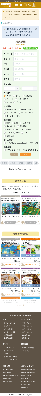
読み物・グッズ (27, 338)
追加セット (29, 96)
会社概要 (25, 378)
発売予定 (8, 265)
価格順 (21, 163)
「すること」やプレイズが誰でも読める (22, 150)
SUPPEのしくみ (9, 348)
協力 (18, 133)
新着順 (4, 163)
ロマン (9, 133)
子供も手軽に (11, 109)
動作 (8, 123)
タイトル (7, 59)
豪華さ (9, 129)
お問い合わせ (26, 384)
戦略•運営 (10, 136)
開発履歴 (25, 387)
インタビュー (26, 351)
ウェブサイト (26, 375)
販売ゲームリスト (9, 323)
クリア (14, 154)
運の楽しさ (10, 126)
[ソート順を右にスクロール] (39, 163)
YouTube (7, 378)
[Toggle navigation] (38, 5)
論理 (25, 133)
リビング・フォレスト (29, 200)
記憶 (16, 123)
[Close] (36, 29)
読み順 (29, 163)
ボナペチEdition (9, 351)
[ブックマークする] (18, 222)
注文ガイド (7, 326)
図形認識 (23, 126)
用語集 (6, 354)
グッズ (18, 102)
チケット (9, 99)
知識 (29, 129)
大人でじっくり (27, 113)
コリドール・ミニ (28, 273)
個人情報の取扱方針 (28, 369)
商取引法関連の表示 (28, 372)
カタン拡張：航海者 (9, 243)
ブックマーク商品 (9, 332)
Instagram (7, 381)
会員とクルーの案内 (10, 357)
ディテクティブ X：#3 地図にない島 (11, 273)
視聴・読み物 (23, 99)
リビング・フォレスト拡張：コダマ (10, 200)
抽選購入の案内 (9, 335)
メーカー (7, 74)
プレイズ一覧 (8, 329)
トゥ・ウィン (26, 243)
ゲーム (18, 96)
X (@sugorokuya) (10, 375)
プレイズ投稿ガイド (10, 360)
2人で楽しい (26, 335)
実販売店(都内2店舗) (29, 381)
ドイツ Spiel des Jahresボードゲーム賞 (22, 143)
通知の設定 (7, 372)
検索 (25, 154)
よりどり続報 (8, 369)
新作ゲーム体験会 (28, 348)
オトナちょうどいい (14, 116)
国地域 (6, 69)
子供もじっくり (27, 109)
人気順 (12, 163)
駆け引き (19, 129)
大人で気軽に (11, 113)
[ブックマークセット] (21, 4)
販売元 (6, 79)
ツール (9, 102)
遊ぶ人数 (7, 84)
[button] (20, 48)
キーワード (8, 54)
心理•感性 (26, 123)
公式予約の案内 (9, 338)
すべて (8, 96)
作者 (5, 64)
